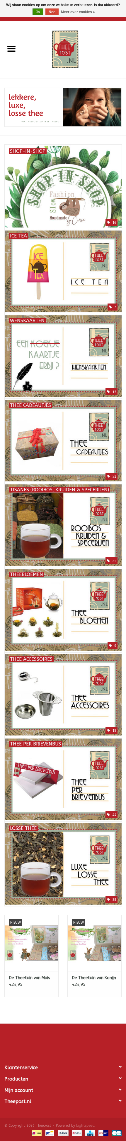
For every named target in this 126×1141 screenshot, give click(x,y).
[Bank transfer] (62, 1133)
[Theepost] (74, 49)
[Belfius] (76, 1133)
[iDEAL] (36, 1133)
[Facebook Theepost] (63, 1041)
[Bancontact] (49, 1133)
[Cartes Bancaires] (116, 1133)
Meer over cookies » (78, 12)
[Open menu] (11, 48)
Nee (52, 12)
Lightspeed (85, 1125)
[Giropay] (102, 1133)
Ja (38, 12)
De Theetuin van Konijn (94, 977)
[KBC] (89, 1133)
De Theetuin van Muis (29, 977)
